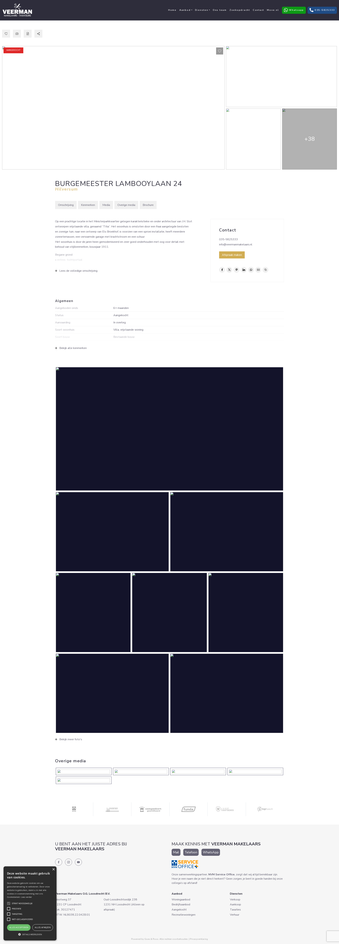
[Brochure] (28, 34)
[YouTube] (78, 862)
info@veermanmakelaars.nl (235, 244)
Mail (176, 852)
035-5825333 (322, 10)
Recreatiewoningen (183, 915)
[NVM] (74, 809)
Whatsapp (294, 10)
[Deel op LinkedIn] (244, 270)
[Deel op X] (229, 270)
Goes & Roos (151, 939)
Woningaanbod (181, 899)
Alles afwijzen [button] (42, 927)
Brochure (148, 205)
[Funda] (189, 809)
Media (106, 205)
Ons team (220, 10)
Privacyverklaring (199, 939)
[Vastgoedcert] (150, 809)
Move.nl (273, 10)
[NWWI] (112, 809)
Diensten (201, 10)
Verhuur (234, 915)
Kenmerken (88, 205)
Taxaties (235, 910)
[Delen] (38, 34)
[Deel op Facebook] (222, 270)
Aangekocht (179, 910)
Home (172, 10)
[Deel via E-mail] (258, 270)
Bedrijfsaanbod (181, 904)
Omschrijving (66, 205)
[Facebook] (58, 862)
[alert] (30, 903)
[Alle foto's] (17, 34)
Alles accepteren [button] (18, 927)
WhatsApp (211, 852)
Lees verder (26, 897)
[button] (30, 934)
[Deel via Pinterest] (236, 270)
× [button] (53, 869)
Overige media (126, 205)
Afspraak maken (232, 255)
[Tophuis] (265, 809)
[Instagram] (68, 862)
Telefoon (191, 852)
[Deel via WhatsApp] (251, 270)
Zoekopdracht (240, 10)
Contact (258, 10)
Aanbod (185, 10)
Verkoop (235, 899)
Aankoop (235, 904)
